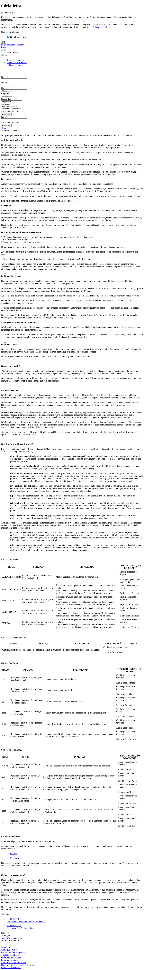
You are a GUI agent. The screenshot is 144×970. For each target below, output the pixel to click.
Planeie (13, 45)
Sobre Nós (6, 947)
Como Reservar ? (9, 950)
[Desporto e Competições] (11, 109)
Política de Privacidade (17, 62)
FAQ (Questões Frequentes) (13, 952)
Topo (3, 128)
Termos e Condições (16, 60)
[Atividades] (11, 104)
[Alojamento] (11, 102)
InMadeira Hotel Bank (11, 967)
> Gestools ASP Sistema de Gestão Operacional (20, 926)
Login (3, 47)
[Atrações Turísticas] (11, 106)
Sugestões (5, 45)
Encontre (20, 45)
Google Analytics (18, 37)
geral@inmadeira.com (12, 938)
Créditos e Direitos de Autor (13, 962)
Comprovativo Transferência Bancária (18, 965)
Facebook (14, 858)
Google (13, 853)
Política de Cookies (101, 27)
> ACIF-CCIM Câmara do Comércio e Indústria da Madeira (26, 920)
